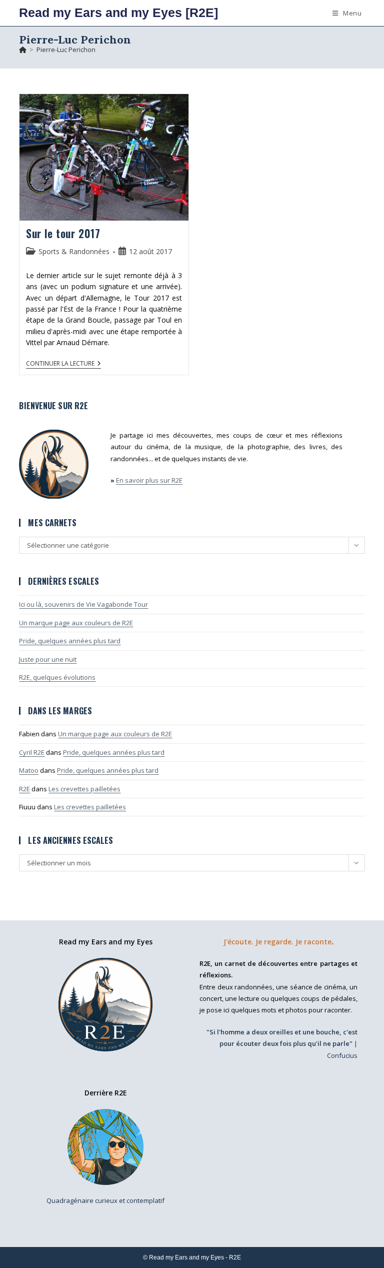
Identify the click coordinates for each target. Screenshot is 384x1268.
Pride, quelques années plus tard (69, 640)
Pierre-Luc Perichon (66, 49)
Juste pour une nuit (47, 659)
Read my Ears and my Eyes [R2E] (118, 13)
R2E (24, 788)
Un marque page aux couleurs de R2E (76, 622)
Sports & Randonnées (74, 251)
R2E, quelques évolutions (57, 677)
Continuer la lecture (63, 364)
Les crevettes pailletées (84, 788)
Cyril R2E (31, 752)
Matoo (28, 770)
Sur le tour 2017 (63, 233)
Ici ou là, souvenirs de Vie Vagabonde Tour (83, 604)
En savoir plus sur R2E (149, 480)
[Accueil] (22, 49)
